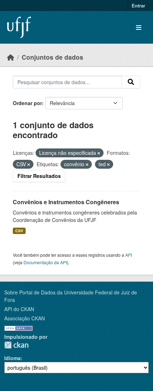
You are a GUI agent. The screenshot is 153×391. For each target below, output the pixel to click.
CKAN (16, 345)
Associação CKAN (24, 318)
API (128, 255)
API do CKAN (19, 309)
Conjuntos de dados (52, 57)
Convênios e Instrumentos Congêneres (66, 202)
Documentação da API (45, 262)
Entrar (138, 5)
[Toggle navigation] (138, 27)
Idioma (12, 358)
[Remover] (98, 153)
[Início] (10, 57)
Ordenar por (27, 103)
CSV (19, 230)
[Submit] (131, 82)
